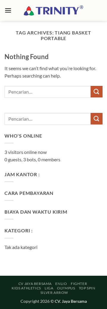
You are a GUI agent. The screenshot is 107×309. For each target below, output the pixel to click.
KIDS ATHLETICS (26, 288)
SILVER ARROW (54, 292)
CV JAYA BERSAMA (35, 283)
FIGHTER (79, 283)
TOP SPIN (87, 288)
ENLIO (61, 283)
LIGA (49, 288)
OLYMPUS (66, 288)
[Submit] (97, 91)
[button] (8, 10)
